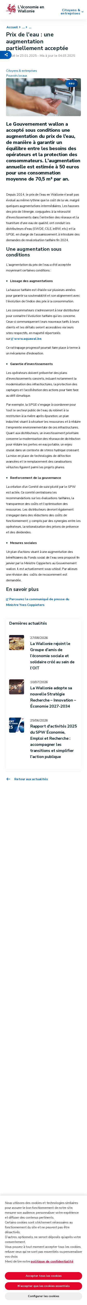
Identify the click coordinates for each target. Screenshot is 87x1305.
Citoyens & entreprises (70, 11)
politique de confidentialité (52, 1261)
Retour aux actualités (31, 779)
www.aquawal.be (27, 339)
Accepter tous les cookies (44, 1276)
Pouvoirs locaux (16, 76)
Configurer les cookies (43, 1296)
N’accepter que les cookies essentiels (44, 1286)
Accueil (12, 27)
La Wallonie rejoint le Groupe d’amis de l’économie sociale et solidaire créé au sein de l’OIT (52, 656)
